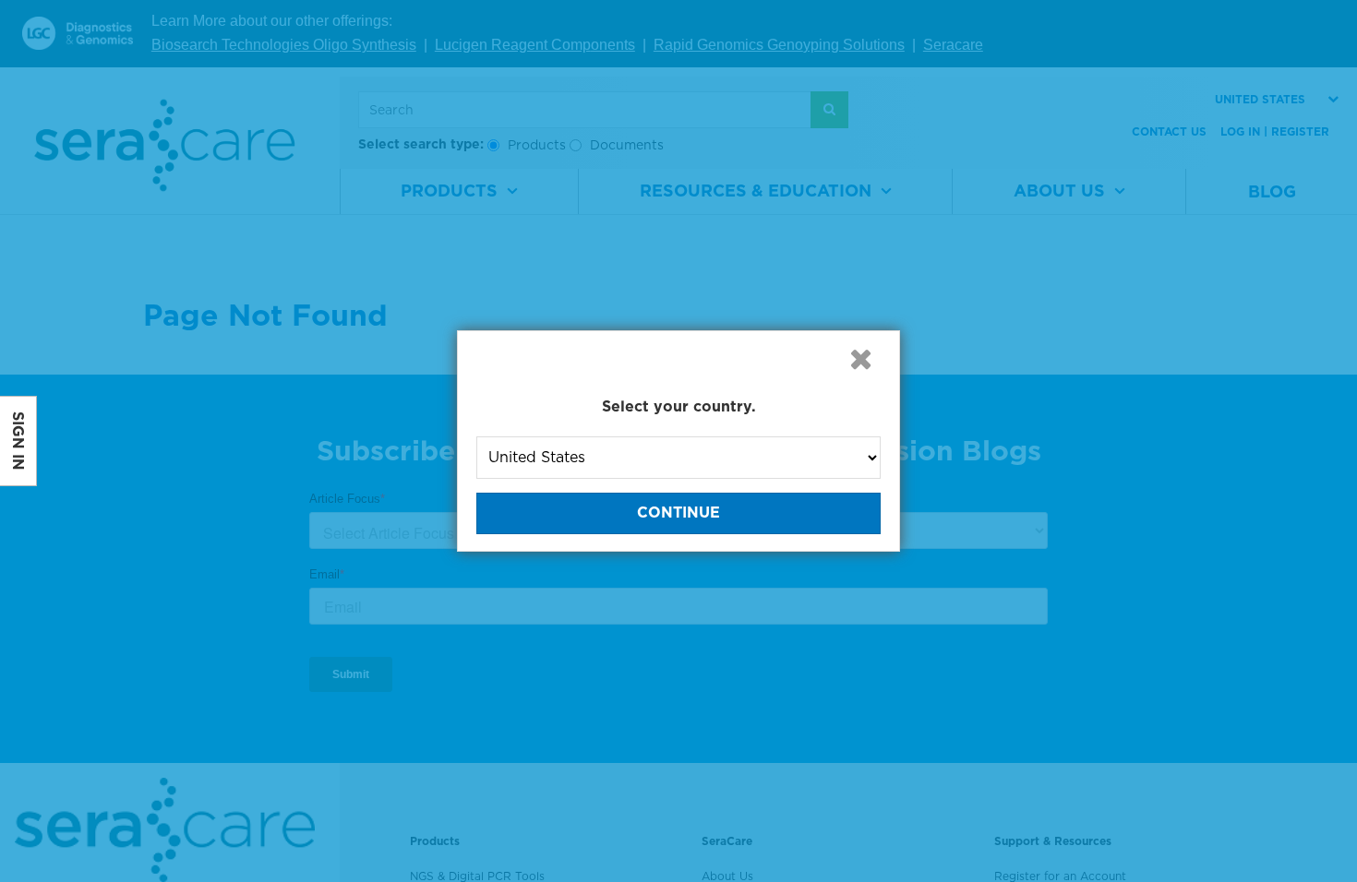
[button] (860, 359)
